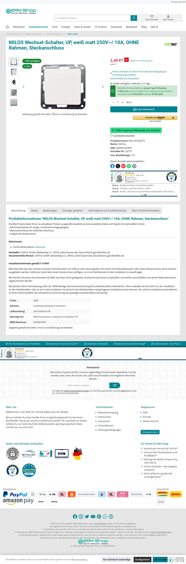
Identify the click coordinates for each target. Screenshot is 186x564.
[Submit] (114, 385)
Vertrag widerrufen (178, 2)
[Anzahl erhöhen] (122, 102)
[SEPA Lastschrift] (52, 494)
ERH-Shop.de (86, 546)
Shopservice (148, 407)
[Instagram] (81, 516)
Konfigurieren (142, 559)
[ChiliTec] (171, 46)
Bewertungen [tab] (50, 210)
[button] (155, 119)
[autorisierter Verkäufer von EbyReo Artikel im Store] (12, 470)
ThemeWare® (109, 546)
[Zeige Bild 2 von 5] (58, 113)
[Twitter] (87, 516)
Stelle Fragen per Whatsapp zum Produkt (138, 130)
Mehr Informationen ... (79, 559)
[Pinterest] (99, 516)
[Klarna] (62, 494)
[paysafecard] (102, 494)
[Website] (111, 516)
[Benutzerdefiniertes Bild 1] (162, 494)
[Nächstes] (103, 86)
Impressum (104, 421)
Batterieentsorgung (108, 412)
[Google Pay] (42, 494)
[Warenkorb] (178, 16)
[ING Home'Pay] (72, 494)
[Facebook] (75, 516)
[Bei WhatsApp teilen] (129, 165)
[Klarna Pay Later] (123, 494)
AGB (123, 391)
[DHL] (176, 494)
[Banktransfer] (149, 494)
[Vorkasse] (41, 502)
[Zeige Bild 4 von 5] (68, 113)
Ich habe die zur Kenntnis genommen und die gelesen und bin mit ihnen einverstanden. (94, 392)
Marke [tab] (34, 210)
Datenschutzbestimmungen (76, 391)
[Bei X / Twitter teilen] (118, 165)
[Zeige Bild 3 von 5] (63, 113)
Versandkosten (106, 425)
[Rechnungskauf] (32, 494)
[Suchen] (134, 18)
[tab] (18, 210)
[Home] (9, 27)
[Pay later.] (111, 494)
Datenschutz (104, 416)
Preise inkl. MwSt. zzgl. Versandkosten (124, 78)
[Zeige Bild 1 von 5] (53, 113)
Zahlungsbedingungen (109, 429)
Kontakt (147, 416)
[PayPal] (15, 494)
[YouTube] (93, 516)
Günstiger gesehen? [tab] (72, 210)
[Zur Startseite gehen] (21, 11)
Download (40, 246)
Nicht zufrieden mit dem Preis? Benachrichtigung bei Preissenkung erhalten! (139, 73)
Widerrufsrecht (151, 421)
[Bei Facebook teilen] (112, 165)
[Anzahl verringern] (113, 102)
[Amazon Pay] (18, 502)
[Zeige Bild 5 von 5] (73, 113)
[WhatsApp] (105, 516)
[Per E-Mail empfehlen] (134, 165)
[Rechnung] (54, 502)
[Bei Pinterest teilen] (123, 165)
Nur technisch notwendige (116, 559)
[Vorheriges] (24, 86)
